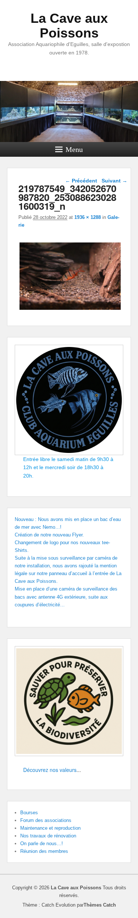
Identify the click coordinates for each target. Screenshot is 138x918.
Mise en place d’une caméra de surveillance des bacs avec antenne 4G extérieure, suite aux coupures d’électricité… (66, 596)
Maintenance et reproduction (50, 828)
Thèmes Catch (100, 905)
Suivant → (114, 181)
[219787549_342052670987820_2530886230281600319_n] (70, 309)
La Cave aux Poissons (69, 25)
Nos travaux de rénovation (48, 836)
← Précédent (81, 181)
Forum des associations (45, 820)
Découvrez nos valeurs (50, 769)
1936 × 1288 (87, 217)
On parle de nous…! (41, 843)
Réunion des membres (44, 851)
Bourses (29, 812)
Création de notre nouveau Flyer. (49, 535)
